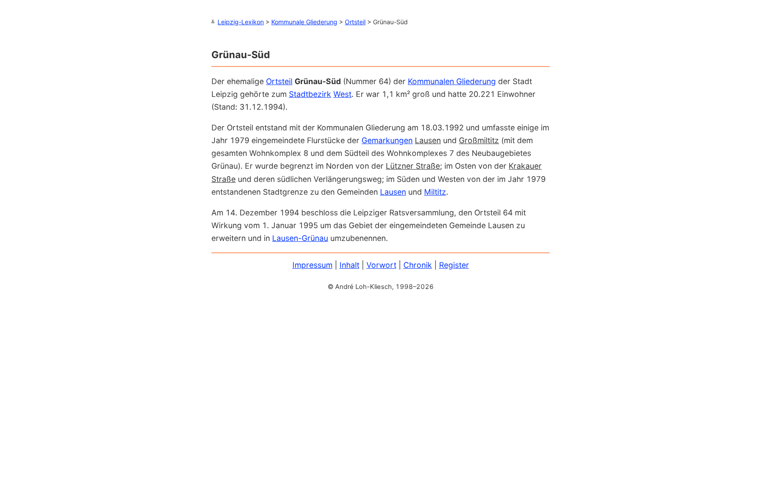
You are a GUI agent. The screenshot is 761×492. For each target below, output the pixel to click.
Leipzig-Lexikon (241, 22)
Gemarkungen (387, 140)
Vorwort (381, 265)
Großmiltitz (479, 140)
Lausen (428, 140)
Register (454, 265)
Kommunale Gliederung (304, 22)
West (342, 94)
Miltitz (435, 191)
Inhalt (349, 265)
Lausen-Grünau (300, 238)
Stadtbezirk (310, 94)
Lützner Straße (413, 165)
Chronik (417, 265)
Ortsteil (355, 22)
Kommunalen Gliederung (452, 81)
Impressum (312, 265)
